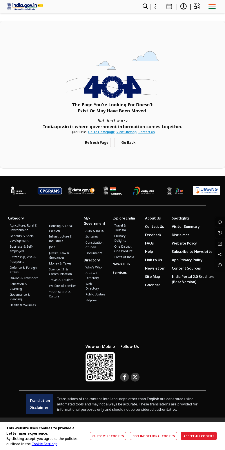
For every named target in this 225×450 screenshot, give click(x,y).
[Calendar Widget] (169, 6)
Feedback (153, 234)
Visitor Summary (186, 226)
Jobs (52, 247)
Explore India (123, 218)
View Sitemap (126, 132)
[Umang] (207, 191)
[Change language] (196, 6)
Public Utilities (95, 294)
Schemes (91, 236)
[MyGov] (175, 191)
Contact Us (146, 132)
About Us (153, 218)
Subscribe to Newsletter (193, 251)
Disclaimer (180, 234)
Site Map (152, 276)
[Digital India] (144, 191)
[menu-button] (212, 6)
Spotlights (181, 218)
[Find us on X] (135, 377)
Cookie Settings (44, 443)
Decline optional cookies (153, 436)
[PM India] (113, 191)
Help (149, 251)
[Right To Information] (18, 191)
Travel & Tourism (61, 280)
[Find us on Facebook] (124, 377)
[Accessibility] (183, 6)
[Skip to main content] (155, 6)
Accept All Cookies (198, 436)
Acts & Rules (94, 231)
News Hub (121, 264)
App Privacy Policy (187, 259)
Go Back (128, 142)
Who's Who (93, 267)
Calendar (152, 285)
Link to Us (153, 259)
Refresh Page (97, 142)
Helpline (91, 300)
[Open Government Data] (81, 191)
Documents (93, 253)
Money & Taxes (60, 263)
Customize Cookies (108, 436)
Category (16, 218)
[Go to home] (65, 6)
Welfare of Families (62, 286)
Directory (92, 260)
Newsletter (155, 268)
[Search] (144, 6)
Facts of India (124, 257)
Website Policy (184, 243)
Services (119, 272)
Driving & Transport (24, 278)
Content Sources (186, 268)
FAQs (149, 243)
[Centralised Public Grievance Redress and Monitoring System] (50, 191)
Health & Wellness (23, 305)
